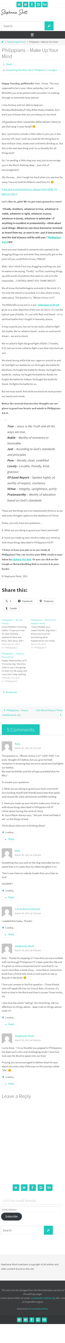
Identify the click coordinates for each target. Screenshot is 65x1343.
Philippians (40, 69)
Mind (30, 69)
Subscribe (11, 1214)
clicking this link (21, 557)
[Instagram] (38, 4)
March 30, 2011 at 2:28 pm (28, 852)
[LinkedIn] (45, 4)
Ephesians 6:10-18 (48, 303)
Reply (11, 836)
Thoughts (52, 69)
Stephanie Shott (24, 944)
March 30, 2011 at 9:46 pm (28, 947)
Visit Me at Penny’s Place (49, 707)
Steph (9, 64)
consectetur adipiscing (43, 1295)
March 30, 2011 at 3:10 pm (28, 910)
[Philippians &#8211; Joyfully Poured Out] (16, 665)
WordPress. (43, 1306)
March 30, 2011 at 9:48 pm (28, 1037)
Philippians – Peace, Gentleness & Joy (15, 710)
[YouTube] (19, 4)
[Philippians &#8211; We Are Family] (16, 632)
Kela (17, 741)
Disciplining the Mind (16, 42)
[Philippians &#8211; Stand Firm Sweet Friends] (45, 632)
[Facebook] (32, 4)
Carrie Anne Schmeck (27, 906)
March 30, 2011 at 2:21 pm (28, 745)
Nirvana (32, 1306)
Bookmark (11, 690)
